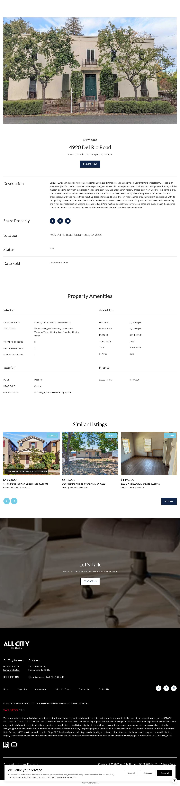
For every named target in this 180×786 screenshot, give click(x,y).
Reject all (131, 773)
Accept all (165, 773)
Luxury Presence (28, 764)
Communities (41, 689)
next (14, 501)
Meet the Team (63, 689)
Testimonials (84, 689)
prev (6, 501)
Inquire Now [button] (90, 164)
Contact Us (104, 689)
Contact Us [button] (90, 581)
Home (6, 689)
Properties (22, 689)
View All (169, 501)
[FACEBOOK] (166, 688)
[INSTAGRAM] (174, 688)
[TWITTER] (158, 688)
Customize (148, 773)
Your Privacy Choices (90, 783)
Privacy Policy (168, 764)
